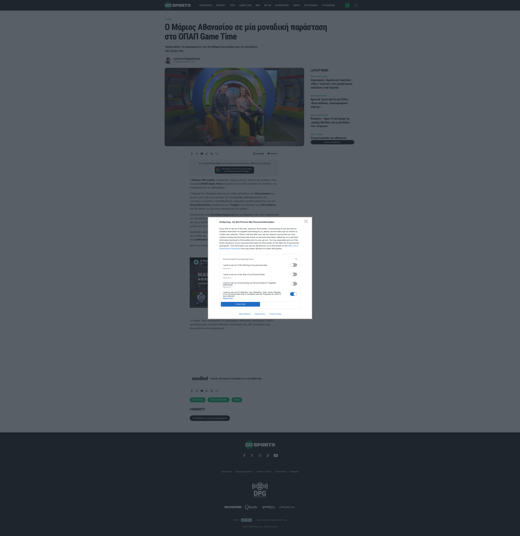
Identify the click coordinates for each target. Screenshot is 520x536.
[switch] (293, 265)
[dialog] (260, 268)
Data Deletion (245, 314)
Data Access (260, 314)
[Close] (306, 222)
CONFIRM (240, 304)
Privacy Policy (275, 314)
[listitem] (260, 259)
